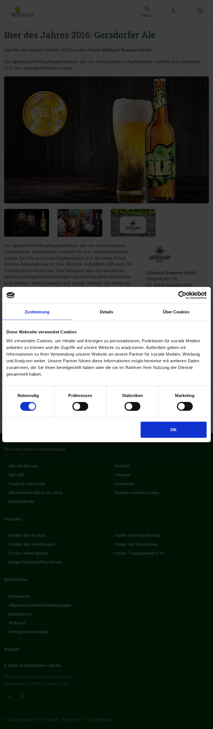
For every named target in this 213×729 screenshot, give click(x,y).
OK (173, 429)
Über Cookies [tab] (176, 311)
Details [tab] (106, 311)
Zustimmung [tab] (37, 311)
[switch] (80, 406)
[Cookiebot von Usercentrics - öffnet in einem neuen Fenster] (182, 295)
